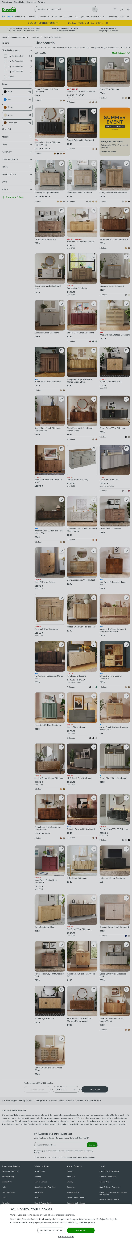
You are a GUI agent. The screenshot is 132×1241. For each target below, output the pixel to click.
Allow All (80, 1230)
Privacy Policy (88, 1222)
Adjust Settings (66, 1236)
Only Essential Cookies (51, 1230)
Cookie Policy (72, 1222)
